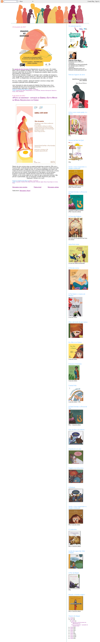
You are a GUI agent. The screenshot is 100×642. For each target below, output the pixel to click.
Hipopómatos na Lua (31, 90)
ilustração (38, 90)
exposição (18, 181)
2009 (71, 638)
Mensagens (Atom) (25, 190)
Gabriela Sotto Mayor (20, 90)
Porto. (13, 182)
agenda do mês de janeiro (21, 69)
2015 (71, 628)
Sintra (17, 91)
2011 (71, 635)
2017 (71, 619)
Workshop (21, 91)
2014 (71, 630)
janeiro (73, 621)
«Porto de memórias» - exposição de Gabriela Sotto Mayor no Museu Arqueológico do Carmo (34, 98)
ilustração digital (39, 181)
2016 (71, 627)
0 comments (35, 89)
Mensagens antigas (53, 187)
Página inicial (37, 187)
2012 (71, 633)
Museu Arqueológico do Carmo (51, 181)
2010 (71, 636)
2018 (71, 618)
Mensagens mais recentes (19, 187)
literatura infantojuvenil (46, 90)
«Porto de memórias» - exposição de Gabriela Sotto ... (79, 625)
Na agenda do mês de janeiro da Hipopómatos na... (78, 623)
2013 (71, 632)
